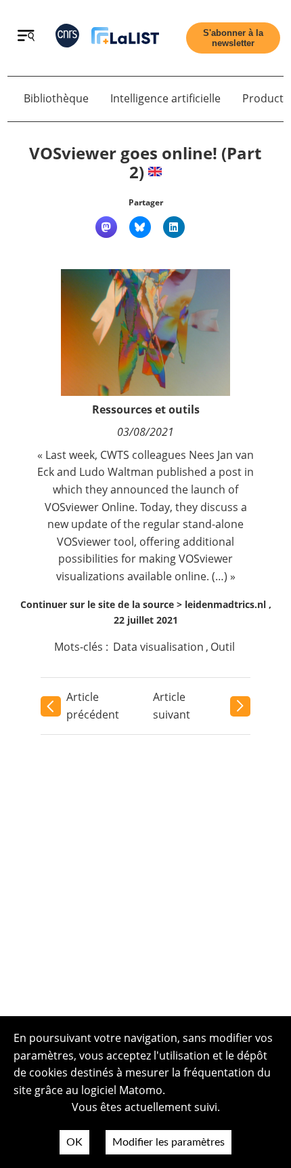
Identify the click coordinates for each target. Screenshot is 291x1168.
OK (74, 1142)
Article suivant (171, 705)
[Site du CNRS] (67, 38)
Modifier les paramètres (168, 1142)
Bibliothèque (56, 98)
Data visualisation (158, 646)
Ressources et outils (146, 409)
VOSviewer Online (90, 507)
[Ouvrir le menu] (26, 37)
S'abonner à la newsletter (233, 38)
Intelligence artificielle (165, 98)
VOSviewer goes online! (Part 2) (145, 163)
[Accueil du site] (125, 38)
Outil (222, 646)
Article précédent (92, 705)
